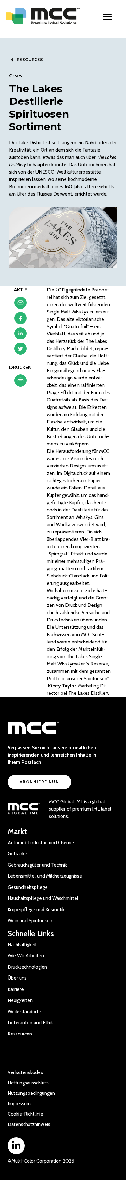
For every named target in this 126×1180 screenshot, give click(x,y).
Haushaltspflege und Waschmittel (43, 898)
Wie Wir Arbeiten (26, 955)
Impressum (19, 1103)
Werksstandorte (24, 1011)
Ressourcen (20, 1034)
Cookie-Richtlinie (25, 1114)
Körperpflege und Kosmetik (36, 909)
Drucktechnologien (27, 967)
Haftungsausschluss (28, 1083)
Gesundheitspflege (28, 887)
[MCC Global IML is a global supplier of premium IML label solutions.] (24, 809)
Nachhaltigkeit (22, 944)
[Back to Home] (43, 16)
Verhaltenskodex (25, 1072)
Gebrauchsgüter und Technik (37, 865)
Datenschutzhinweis (29, 1124)
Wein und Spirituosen (30, 920)
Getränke (17, 853)
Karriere (16, 989)
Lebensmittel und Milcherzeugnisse (45, 876)
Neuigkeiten (20, 1000)
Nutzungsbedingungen (31, 1093)
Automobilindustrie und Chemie (41, 842)
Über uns (17, 978)
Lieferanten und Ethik (30, 1022)
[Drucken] (20, 382)
